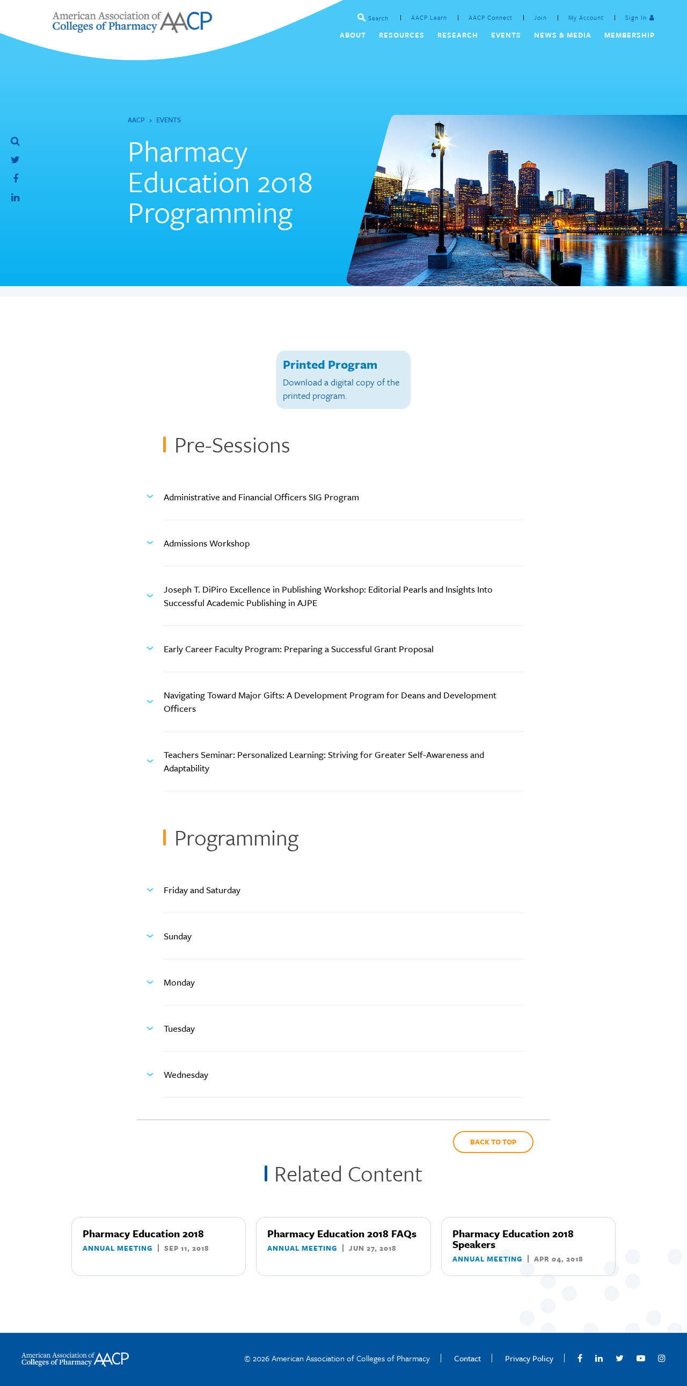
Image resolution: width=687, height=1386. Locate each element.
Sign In (636, 17)
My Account (586, 17)
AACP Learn (429, 17)
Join (540, 17)
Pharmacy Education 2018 (143, 1233)
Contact (467, 1358)
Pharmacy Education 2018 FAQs (341, 1233)
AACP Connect (491, 17)
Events (168, 119)
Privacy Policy (529, 1358)
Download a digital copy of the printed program (341, 388)
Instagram (662, 1358)
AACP (136, 119)
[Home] (132, 30)
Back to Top (493, 1141)
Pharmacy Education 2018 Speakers (513, 1238)
